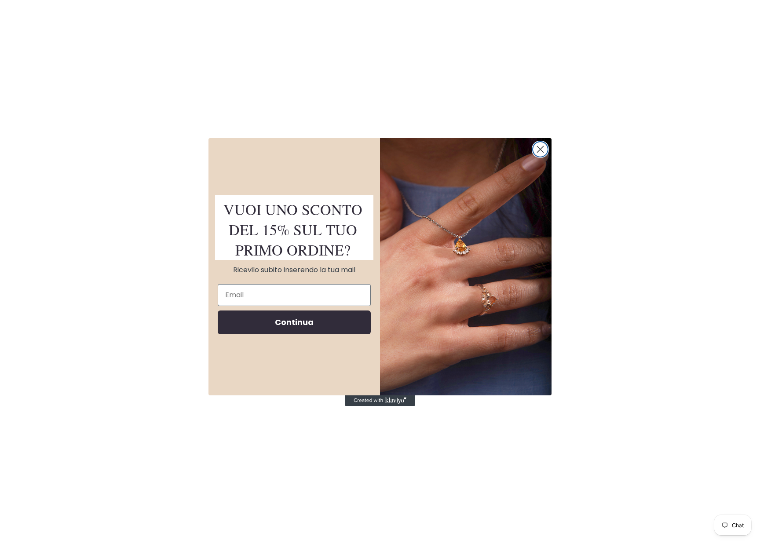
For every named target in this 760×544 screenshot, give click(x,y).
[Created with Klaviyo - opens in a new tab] (380, 400)
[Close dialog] (540, 149)
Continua (294, 322)
